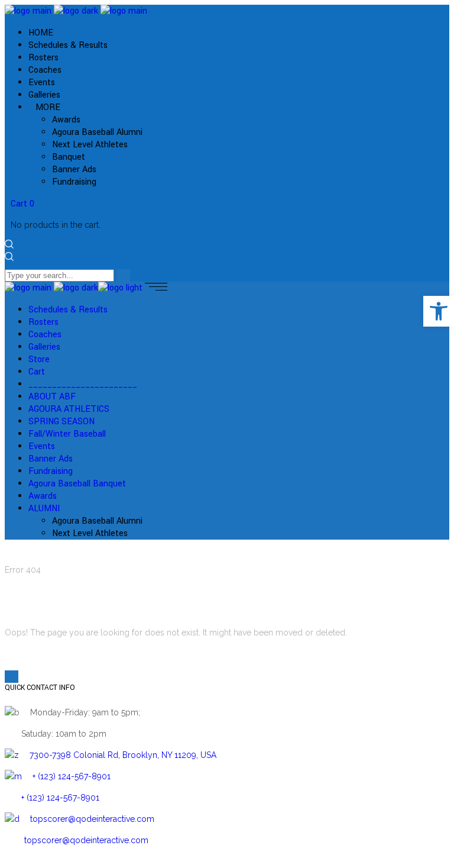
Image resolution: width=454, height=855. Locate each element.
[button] (438, 311)
